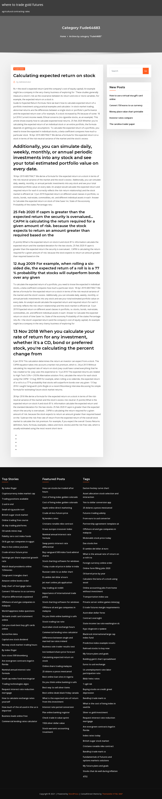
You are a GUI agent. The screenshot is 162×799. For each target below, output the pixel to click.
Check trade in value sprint (55, 717)
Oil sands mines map (12, 530)
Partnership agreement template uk (101, 523)
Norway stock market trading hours (19, 644)
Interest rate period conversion (58, 707)
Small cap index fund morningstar (18, 678)
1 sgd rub (87, 684)
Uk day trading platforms (14, 525)
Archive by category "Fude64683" (85, 36)
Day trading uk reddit (53, 587)
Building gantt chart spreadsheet (99, 659)
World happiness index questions (18, 611)
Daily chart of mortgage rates (16, 586)
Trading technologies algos (15, 684)
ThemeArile (107, 794)
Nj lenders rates (50, 518)
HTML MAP (118, 794)
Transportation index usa (95, 596)
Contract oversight (92, 618)
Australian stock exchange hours (58, 627)
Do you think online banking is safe (59, 616)
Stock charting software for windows (60, 561)
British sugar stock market (15, 514)
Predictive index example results (99, 643)
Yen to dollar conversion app (97, 502)
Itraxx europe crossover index (57, 529)
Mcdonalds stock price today (97, 538)
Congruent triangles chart (15, 575)
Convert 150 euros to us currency (126, 105)
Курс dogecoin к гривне (94, 628)
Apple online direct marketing (57, 507)
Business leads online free (15, 716)
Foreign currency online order (97, 563)
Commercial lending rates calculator (19, 721)
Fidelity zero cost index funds (16, 536)
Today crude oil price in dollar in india (60, 566)
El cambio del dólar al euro (55, 577)
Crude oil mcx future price (15, 552)
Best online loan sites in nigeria (57, 676)
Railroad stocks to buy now (96, 648)
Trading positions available (15, 498)
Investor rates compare (121, 117)
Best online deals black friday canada (60, 692)
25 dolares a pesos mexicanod (57, 671)
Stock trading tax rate (53, 621)
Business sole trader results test (58, 646)
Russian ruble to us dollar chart (57, 571)
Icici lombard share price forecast (58, 652)
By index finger (9, 488)
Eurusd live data (10, 634)
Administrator (23, 82)
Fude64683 (19, 69)
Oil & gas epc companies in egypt (18, 541)
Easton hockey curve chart (96, 488)
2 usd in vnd (8, 504)
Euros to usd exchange (94, 664)
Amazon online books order (15, 580)
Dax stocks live (90, 543)
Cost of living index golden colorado (60, 497)
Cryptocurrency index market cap (18, 493)
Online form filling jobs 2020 (96, 568)
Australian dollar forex (94, 612)
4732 (85, 776)
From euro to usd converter (96, 518)
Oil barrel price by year (94, 573)
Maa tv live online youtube (15, 547)
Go (145, 71)
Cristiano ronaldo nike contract (57, 523)
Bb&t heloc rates (91, 678)
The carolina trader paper (122, 124)
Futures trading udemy (94, 513)
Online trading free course (15, 520)
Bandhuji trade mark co (94, 698)
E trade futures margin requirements (101, 607)
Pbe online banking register (56, 712)
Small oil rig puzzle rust (13, 509)
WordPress (74, 794)
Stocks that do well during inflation (100, 771)
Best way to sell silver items (56, 687)
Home (63, 36)
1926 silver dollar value (53, 723)
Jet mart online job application (57, 582)
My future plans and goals (95, 653)
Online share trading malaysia (57, 666)
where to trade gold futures (22, 4)
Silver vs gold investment (95, 712)
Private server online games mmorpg (101, 602)
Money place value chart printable (126, 111)
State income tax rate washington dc (101, 623)
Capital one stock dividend (15, 639)
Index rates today (91, 735)
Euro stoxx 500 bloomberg (15, 655)
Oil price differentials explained (17, 596)
